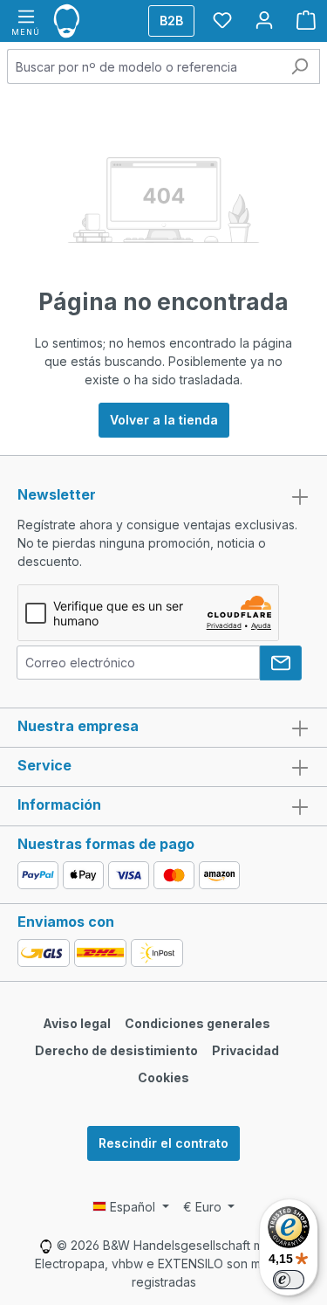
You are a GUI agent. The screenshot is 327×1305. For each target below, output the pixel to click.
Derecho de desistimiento (116, 1050)
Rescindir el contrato (163, 1143)
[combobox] (143, 66)
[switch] (288, 1279)
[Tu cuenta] (264, 20)
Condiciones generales (197, 1023)
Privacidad (245, 1050)
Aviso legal (77, 1023)
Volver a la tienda (164, 419)
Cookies (163, 1077)
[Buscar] (299, 66)
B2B (171, 20)
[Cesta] (306, 20)
